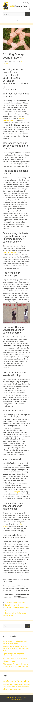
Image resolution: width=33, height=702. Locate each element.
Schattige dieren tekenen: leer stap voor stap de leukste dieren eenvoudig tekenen (16, 648)
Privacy (24, 697)
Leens (15, 602)
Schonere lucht (25, 686)
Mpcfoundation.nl (16, 699)
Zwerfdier (20, 689)
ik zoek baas (12, 684)
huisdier (5, 684)
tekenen (6, 689)
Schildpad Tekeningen (16, 686)
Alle (13, 697)
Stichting (21, 602)
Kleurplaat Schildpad (25, 684)
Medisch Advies (6, 686)
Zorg (11, 689)
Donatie (7, 605)
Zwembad (15, 689)
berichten (18, 697)
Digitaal (5, 682)
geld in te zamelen (9, 252)
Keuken (18, 684)
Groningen (8, 602)
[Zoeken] (27, 14)
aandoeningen (15, 492)
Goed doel (15, 605)
